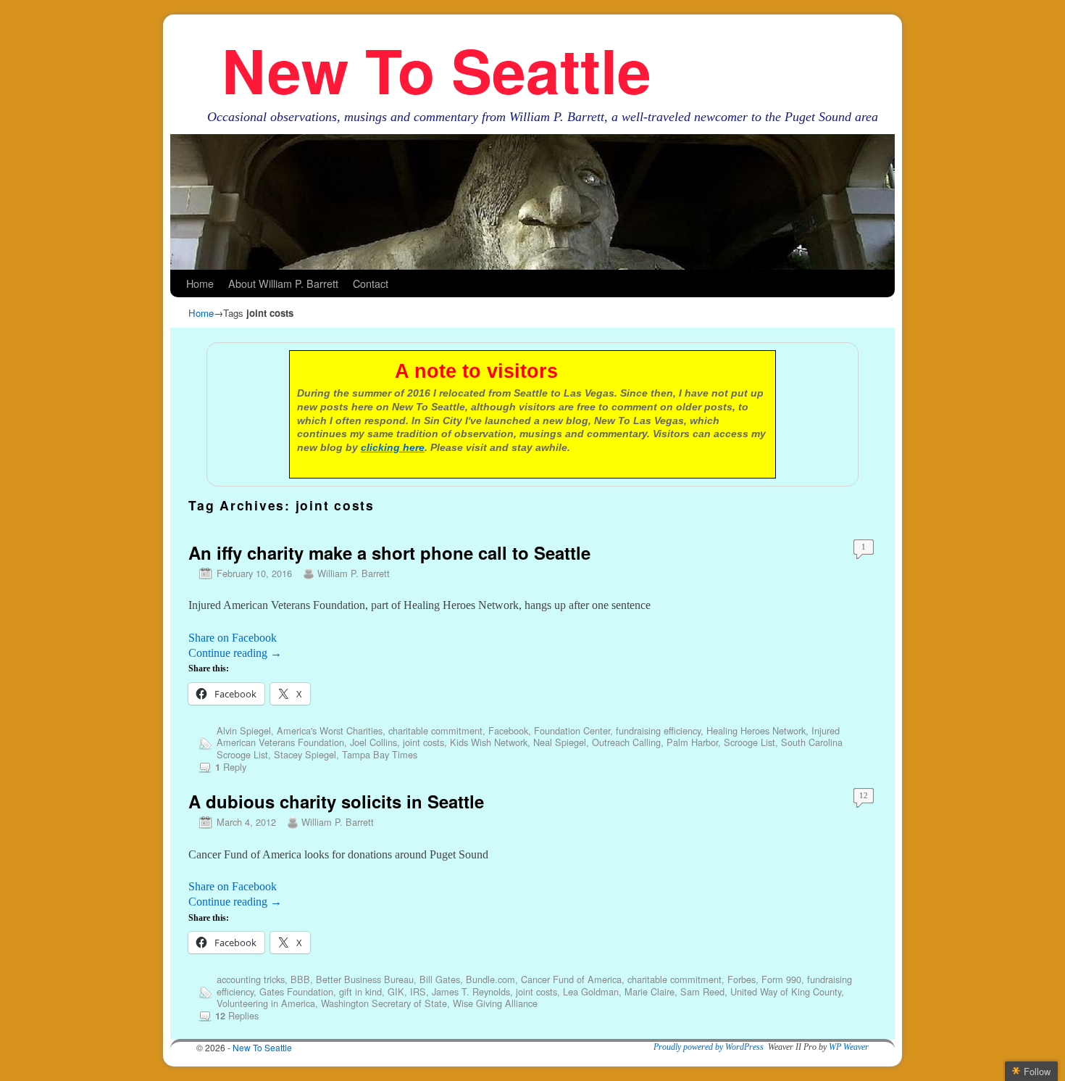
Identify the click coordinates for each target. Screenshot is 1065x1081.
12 (863, 795)
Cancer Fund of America (571, 979)
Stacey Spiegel (305, 754)
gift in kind (360, 991)
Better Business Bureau (365, 979)
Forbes (741, 979)
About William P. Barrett (283, 283)
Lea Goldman (591, 991)
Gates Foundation (296, 991)
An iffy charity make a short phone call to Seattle (389, 552)
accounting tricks (251, 979)
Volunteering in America (266, 1003)
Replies (237, 1015)
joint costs (423, 742)
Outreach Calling (626, 742)
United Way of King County (785, 991)
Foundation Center (572, 730)
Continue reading (235, 653)
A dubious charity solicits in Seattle (336, 801)
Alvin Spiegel (244, 730)
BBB (300, 979)
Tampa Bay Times (379, 754)
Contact (370, 283)
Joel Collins (373, 742)
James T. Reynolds (471, 991)
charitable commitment (435, 730)
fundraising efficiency (658, 730)
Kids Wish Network (488, 742)
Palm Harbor (692, 742)
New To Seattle (436, 69)
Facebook (508, 730)
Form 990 (781, 979)
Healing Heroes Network (756, 730)
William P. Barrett (353, 573)
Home (200, 283)
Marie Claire (649, 991)
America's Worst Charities (330, 730)
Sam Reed (702, 991)
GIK (396, 991)
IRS (418, 991)
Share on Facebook (232, 637)
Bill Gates (439, 979)
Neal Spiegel (559, 742)
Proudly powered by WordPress (708, 1047)
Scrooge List (749, 742)
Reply (230, 767)
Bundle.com (490, 979)
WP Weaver (849, 1047)
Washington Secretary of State (384, 1003)
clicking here (393, 447)
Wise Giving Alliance (495, 1003)
